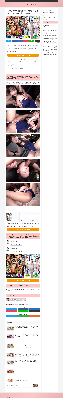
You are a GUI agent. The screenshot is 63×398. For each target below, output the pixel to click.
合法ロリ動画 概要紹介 (12, 64)
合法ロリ (16, 304)
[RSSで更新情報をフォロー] (34, 316)
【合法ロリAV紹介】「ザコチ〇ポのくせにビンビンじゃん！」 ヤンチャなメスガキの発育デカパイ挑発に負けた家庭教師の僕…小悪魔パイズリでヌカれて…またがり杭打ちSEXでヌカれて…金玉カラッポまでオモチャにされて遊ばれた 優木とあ (50, 40)
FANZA (7, 304)
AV (19, 304)
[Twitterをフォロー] (11, 316)
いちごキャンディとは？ (11, 69)
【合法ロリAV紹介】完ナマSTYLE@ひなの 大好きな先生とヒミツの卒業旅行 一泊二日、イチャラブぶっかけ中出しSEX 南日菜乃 (50, 48)
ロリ (10, 304)
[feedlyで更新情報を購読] (23, 316)
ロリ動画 (13, 304)
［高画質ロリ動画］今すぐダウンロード (23, 55)
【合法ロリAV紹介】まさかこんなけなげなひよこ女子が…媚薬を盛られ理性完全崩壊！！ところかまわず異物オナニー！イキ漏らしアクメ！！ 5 (50, 31)
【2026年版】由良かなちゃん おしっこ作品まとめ (50, 26)
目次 (22, 59)
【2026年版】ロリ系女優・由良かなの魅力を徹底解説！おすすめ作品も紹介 (50, 53)
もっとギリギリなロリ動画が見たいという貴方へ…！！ (16, 68)
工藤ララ (30, 304)
